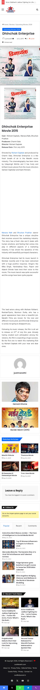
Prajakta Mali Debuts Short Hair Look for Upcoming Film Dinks (9, 642)
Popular (6, 526)
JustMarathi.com (20, 664)
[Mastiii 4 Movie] (10, 448)
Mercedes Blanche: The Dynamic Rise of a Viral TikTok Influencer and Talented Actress (19, 554)
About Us (6, 668)
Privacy (20, 671)
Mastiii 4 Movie (8, 455)
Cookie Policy (12, 671)
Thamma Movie (27, 455)
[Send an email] (13, 39)
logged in (17, 495)
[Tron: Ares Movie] (29, 466)
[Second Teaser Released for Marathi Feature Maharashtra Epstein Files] (29, 631)
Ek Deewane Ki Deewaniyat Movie (9, 474)
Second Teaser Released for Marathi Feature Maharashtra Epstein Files (27, 643)
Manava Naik (7, 233)
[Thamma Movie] (29, 448)
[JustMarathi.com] (11, 9)
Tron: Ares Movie (27, 473)
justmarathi (8, 39)
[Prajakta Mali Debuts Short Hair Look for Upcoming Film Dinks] (10, 631)
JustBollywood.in (20, 675)
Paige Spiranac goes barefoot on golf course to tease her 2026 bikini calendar (26, 566)
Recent (19, 526)
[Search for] (37, 10)
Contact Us (28, 671)
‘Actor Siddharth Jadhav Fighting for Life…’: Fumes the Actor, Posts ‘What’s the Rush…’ (10, 615)
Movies (11, 24)
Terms (35, 668)
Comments (32, 526)
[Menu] (3, 10)
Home (6, 24)
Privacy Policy (15, 668)
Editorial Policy (26, 668)
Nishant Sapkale (18, 153)
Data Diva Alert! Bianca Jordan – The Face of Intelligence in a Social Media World (19, 534)
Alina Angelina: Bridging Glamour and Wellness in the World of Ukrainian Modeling (26, 579)
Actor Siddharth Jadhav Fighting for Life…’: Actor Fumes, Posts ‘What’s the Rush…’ (29, 614)
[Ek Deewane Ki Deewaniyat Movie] (10, 466)
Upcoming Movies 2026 (24, 24)
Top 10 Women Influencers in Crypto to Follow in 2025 (26, 543)
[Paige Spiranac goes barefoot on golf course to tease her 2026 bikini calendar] (8, 566)
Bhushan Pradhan (24, 233)
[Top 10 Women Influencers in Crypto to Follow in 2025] (8, 544)
